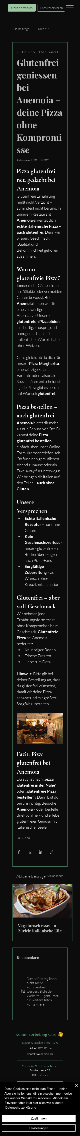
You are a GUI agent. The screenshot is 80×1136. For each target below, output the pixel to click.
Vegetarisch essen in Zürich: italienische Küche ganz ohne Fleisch (42, 928)
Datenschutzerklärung (20, 1107)
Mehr (42, 29)
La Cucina (23, 837)
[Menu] (70, 8)
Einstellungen (38, 1128)
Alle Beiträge (20, 29)
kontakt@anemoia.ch (40, 1054)
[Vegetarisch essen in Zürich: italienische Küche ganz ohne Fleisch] (42, 901)
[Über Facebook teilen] (19, 852)
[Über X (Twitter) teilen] (30, 852)
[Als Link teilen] (51, 852)
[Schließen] (73, 1088)
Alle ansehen (55, 876)
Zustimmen (39, 1118)
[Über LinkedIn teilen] (40, 852)
